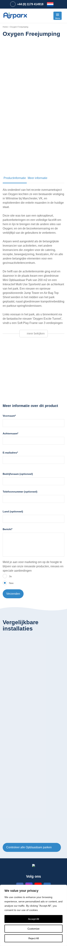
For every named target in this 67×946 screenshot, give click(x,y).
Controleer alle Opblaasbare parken (29, 847)
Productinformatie (15, 178)
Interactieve (17, 390)
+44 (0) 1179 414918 (30, 4)
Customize (33, 928)
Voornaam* (9, 415)
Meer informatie (37, 178)
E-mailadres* (10, 452)
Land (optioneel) (13, 511)
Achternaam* (10, 433)
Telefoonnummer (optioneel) (20, 491)
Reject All (33, 938)
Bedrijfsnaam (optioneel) (18, 473)
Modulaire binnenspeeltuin (27, 386)
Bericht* (7, 529)
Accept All (33, 919)
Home (5, 27)
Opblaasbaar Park (21, 381)
